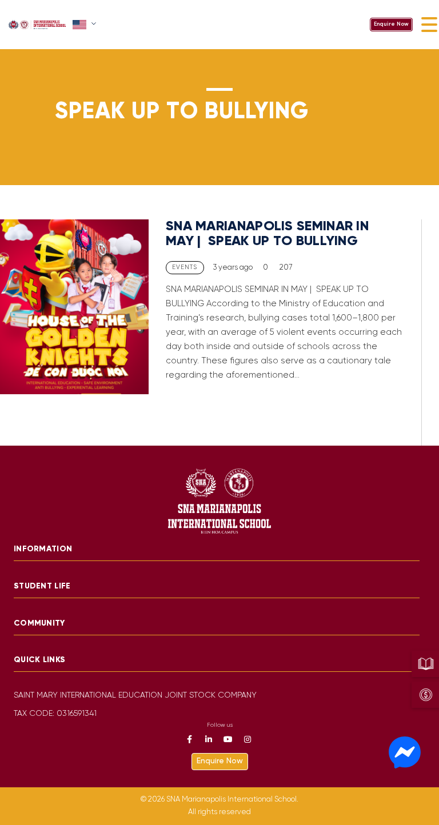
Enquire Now (391, 24)
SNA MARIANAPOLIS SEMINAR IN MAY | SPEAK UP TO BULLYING (267, 234)
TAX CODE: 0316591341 (55, 714)
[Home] (37, 24)
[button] (85, 24)
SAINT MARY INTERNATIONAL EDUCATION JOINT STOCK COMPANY (135, 695)
